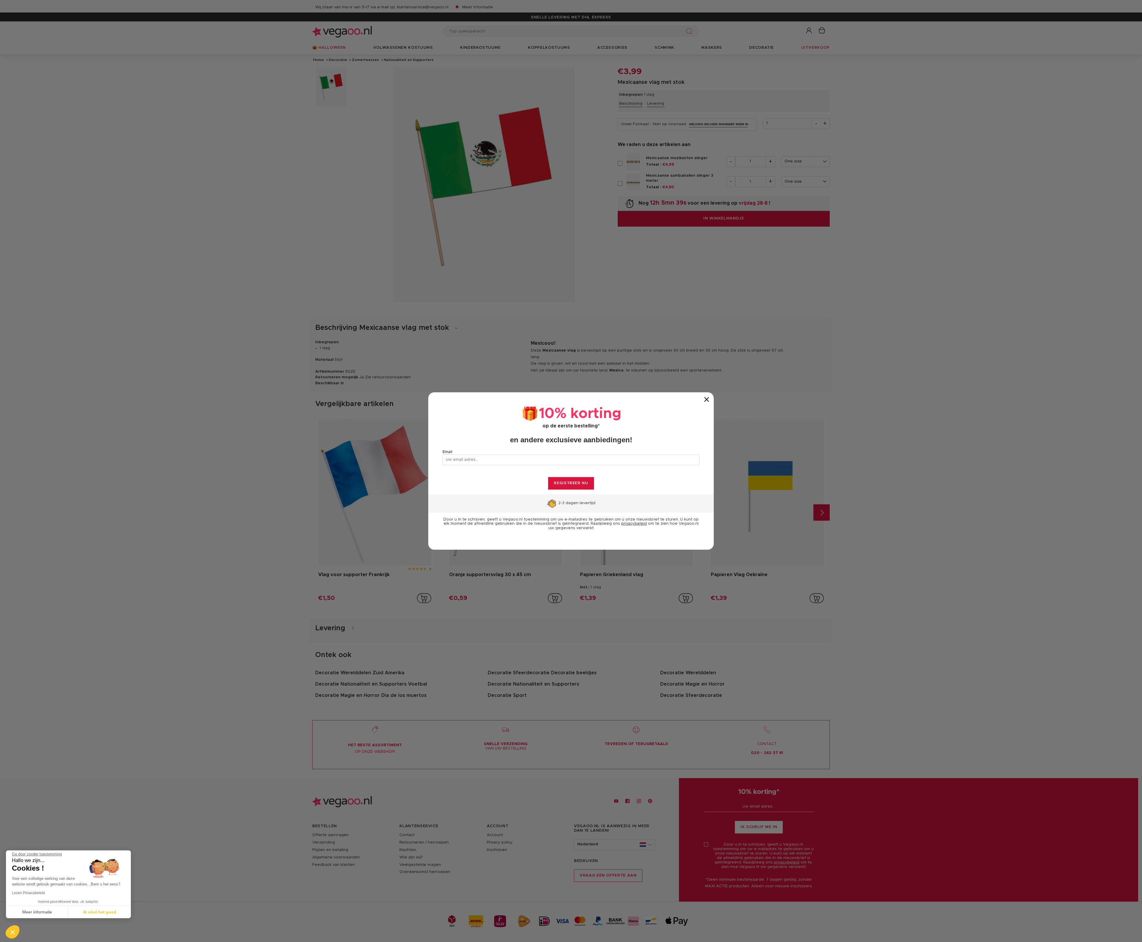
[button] (12, 932)
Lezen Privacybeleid (28, 893)
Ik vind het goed (99, 912)
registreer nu (571, 483)
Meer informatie (37, 912)
